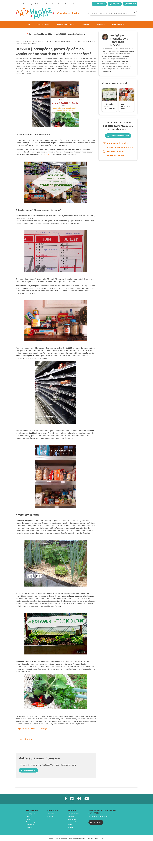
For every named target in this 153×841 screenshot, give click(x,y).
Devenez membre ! (28, 770)
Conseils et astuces (38, 41)
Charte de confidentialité (77, 838)
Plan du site (99, 838)
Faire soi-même (70, 4)
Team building (27, 4)
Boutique (29, 827)
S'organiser (50, 41)
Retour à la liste (25, 739)
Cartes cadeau (50, 4)
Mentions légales (61, 838)
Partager (44, 728)
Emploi (70, 824)
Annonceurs (72, 819)
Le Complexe (30, 814)
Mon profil (50, 816)
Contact (60, 4)
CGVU (51, 838)
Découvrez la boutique (120, 135)
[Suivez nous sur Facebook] (65, 798)
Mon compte (100, 3)
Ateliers (18, 4)
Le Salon (29, 816)
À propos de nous (73, 814)
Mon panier (116, 3)
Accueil (18, 41)
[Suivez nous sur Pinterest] (79, 798)
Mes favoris (131, 3)
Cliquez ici (48, 154)
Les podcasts (72, 822)
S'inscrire (97, 822)
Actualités (71, 816)
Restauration (39, 4)
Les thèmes (26, 41)
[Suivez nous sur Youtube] (87, 798)
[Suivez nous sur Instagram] (72, 798)
